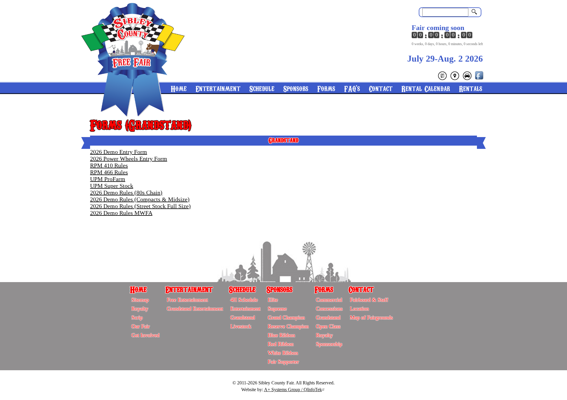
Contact (380, 88)
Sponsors (295, 88)
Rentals (470, 88)
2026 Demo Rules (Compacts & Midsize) (140, 199)
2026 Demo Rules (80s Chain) (126, 192)
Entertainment (217, 88)
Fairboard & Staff (369, 300)
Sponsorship (329, 344)
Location (359, 309)
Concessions (329, 309)
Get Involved (145, 335)
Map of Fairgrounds (371, 317)
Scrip (137, 317)
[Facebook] (479, 78)
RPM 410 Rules (109, 165)
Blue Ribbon (281, 335)
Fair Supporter (283, 362)
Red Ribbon (281, 344)
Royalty (139, 309)
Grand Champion (286, 317)
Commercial (329, 300)
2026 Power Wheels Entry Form (128, 158)
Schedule (261, 88)
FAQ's (352, 88)
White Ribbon (283, 353)
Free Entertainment (187, 300)
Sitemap (140, 300)
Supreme (277, 309)
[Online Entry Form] (442, 78)
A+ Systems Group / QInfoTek (293, 389)
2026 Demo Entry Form (118, 152)
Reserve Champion (288, 326)
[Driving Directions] (467, 78)
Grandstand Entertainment (195, 309)
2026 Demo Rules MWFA (121, 213)
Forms (326, 88)
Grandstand (242, 317)
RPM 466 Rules (109, 172)
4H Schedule (244, 300)
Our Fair (140, 326)
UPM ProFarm (107, 179)
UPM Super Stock (111, 185)
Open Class (328, 326)
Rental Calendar (425, 88)
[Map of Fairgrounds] (455, 78)
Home (138, 289)
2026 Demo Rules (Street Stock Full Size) (140, 206)
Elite (273, 300)
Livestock (240, 326)
